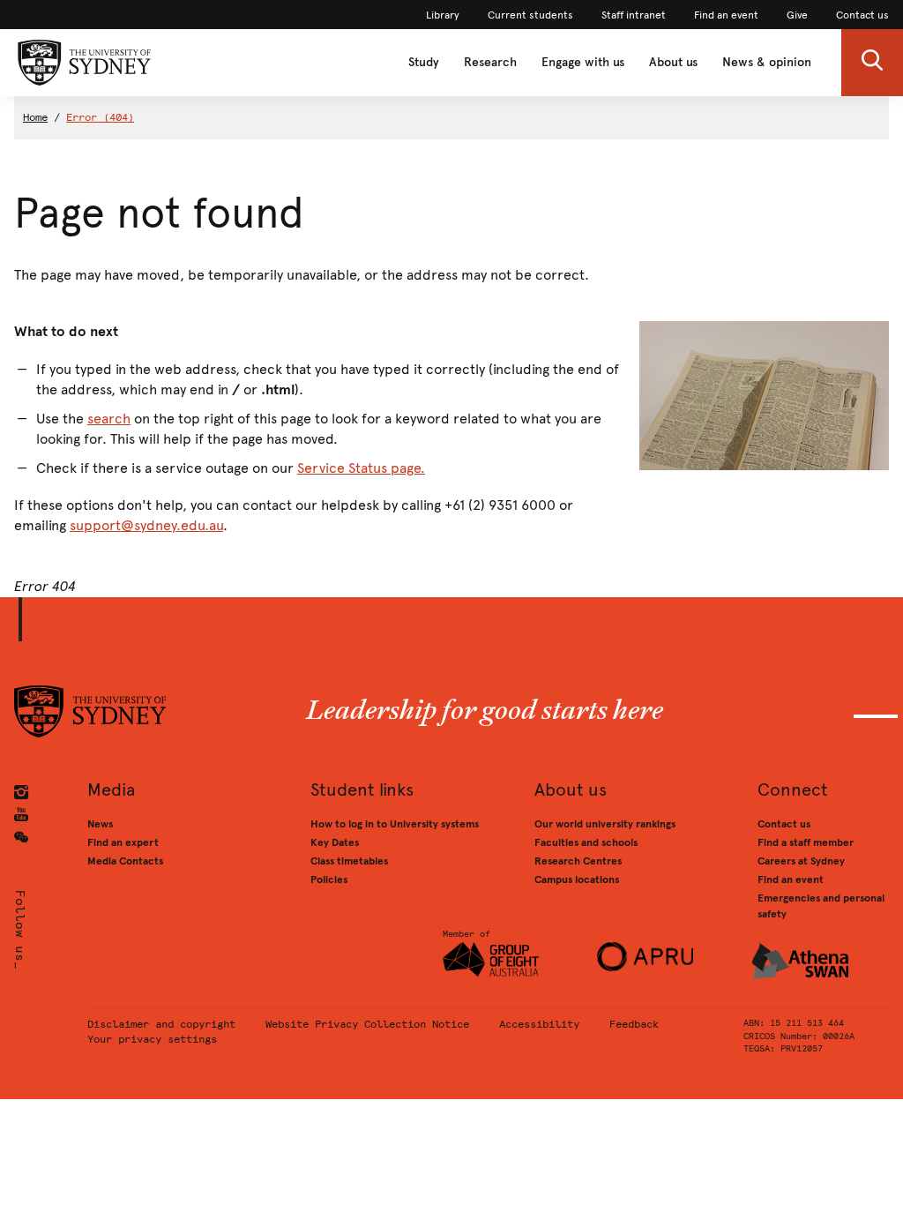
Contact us (783, 824)
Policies (328, 879)
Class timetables (349, 861)
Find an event (790, 879)
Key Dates (334, 842)
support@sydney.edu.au (146, 525)
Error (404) (100, 117)
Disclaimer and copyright (161, 1024)
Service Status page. (361, 468)
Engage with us (582, 62)
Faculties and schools (586, 842)
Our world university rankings (604, 824)
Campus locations (576, 879)
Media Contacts (125, 861)
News (100, 824)
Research (490, 62)
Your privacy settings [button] (152, 1039)
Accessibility (539, 1024)
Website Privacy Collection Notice (367, 1024)
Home (35, 117)
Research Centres (578, 861)
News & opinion (766, 62)
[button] (872, 62)
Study (423, 62)
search (109, 418)
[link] (442, 15)
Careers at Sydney (801, 861)
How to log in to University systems (394, 824)
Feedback (634, 1024)
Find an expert (123, 842)
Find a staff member (805, 842)
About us (673, 62)
